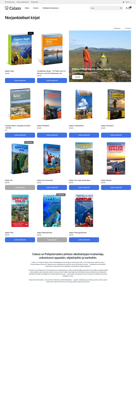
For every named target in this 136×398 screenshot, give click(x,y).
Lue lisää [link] (77, 77)
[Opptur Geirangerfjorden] (84, 211)
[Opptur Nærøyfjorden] (52, 211)
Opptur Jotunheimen (76, 126)
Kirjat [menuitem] (27, 8)
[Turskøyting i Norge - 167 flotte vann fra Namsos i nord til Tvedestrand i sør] (52, 49)
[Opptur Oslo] (20, 211)
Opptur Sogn (9, 71)
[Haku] (120, 8)
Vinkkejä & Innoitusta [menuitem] (50, 8)
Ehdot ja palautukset (23, 2)
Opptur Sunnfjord (107, 126)
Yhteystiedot (34, 2)
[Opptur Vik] (20, 158)
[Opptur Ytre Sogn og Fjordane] (84, 158)
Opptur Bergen (106, 180)
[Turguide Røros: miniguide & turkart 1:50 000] (20, 104)
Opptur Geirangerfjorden (78, 233)
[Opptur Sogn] (20, 49)
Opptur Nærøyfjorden (44, 233)
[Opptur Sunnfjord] (116, 104)
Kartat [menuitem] (35, 8)
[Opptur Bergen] (116, 158)
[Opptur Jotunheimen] (84, 104)
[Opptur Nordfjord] (52, 104)
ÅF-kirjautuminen (10, 2)
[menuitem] (10, 2)
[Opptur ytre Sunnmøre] (52, 158)
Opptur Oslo (9, 233)
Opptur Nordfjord (43, 126)
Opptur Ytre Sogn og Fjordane (79, 180)
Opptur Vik (8, 180)
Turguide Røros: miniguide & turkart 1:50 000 (17, 127)
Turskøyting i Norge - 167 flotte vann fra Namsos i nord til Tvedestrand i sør (51, 72)
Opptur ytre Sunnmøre (45, 180)
